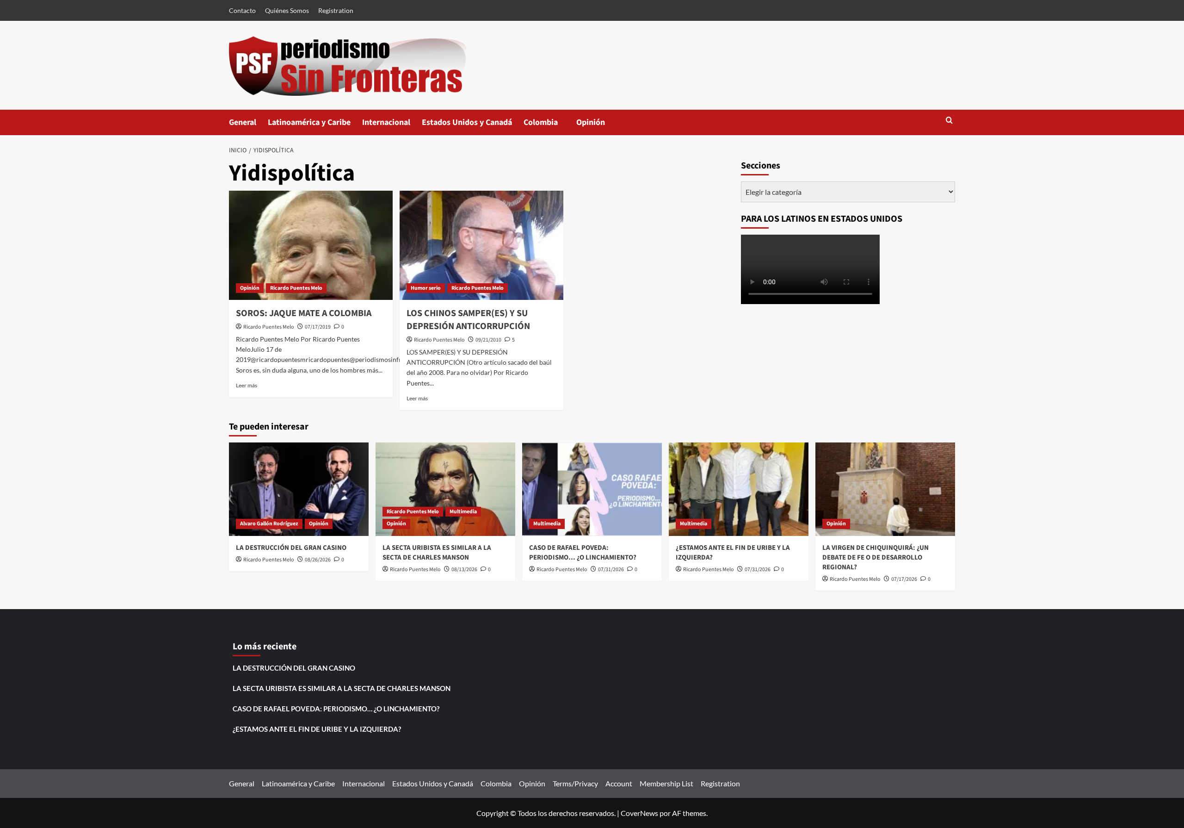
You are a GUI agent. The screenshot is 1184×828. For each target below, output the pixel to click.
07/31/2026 (611, 569)
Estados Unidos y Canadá (467, 122)
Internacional (386, 122)
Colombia (550, 126)
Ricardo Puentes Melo (296, 288)
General (242, 122)
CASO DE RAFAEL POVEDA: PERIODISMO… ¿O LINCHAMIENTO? (582, 552)
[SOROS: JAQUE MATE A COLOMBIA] (311, 245)
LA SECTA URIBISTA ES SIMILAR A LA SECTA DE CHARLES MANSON (436, 552)
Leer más (246, 385)
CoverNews (639, 813)
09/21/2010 (488, 340)
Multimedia (463, 512)
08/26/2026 (318, 560)
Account (618, 783)
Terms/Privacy (575, 783)
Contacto (242, 10)
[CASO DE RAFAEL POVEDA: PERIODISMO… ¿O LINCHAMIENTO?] (592, 488)
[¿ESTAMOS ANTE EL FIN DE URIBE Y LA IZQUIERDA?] (738, 488)
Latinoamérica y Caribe (309, 122)
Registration (335, 10)
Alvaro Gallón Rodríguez (269, 524)
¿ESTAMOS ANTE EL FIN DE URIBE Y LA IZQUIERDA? (317, 729)
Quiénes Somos (287, 10)
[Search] (949, 121)
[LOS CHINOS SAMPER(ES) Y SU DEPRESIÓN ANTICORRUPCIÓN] (481, 245)
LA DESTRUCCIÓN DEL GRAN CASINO (291, 548)
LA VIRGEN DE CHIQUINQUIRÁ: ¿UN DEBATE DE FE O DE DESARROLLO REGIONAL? (875, 557)
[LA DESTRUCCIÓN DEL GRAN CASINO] (299, 488)
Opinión (599, 126)
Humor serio (426, 288)
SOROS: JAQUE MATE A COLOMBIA (303, 313)
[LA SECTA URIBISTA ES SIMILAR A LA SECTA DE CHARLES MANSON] (445, 488)
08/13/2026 (464, 569)
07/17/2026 (904, 579)
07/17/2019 (318, 327)
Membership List (666, 783)
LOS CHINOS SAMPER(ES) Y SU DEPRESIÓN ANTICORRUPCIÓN (468, 320)
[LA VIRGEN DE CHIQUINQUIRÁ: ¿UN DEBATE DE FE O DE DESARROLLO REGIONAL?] (885, 488)
